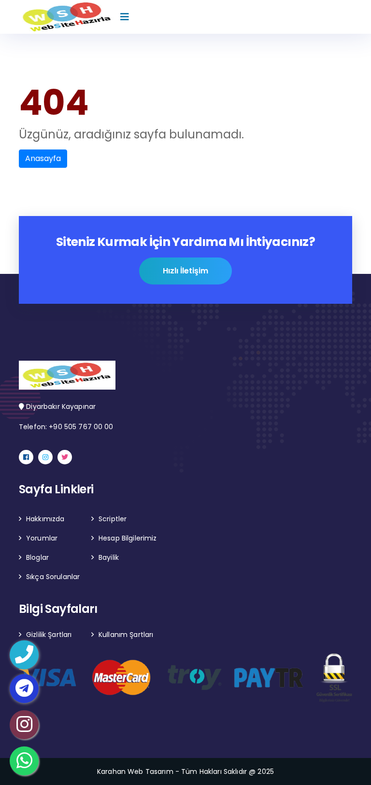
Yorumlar (41, 538)
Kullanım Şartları (126, 634)
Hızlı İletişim (185, 270)
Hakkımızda (45, 519)
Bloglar (37, 557)
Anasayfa (43, 158)
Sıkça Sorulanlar (53, 577)
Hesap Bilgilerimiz (128, 538)
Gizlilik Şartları (48, 634)
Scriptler (113, 519)
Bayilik (109, 557)
